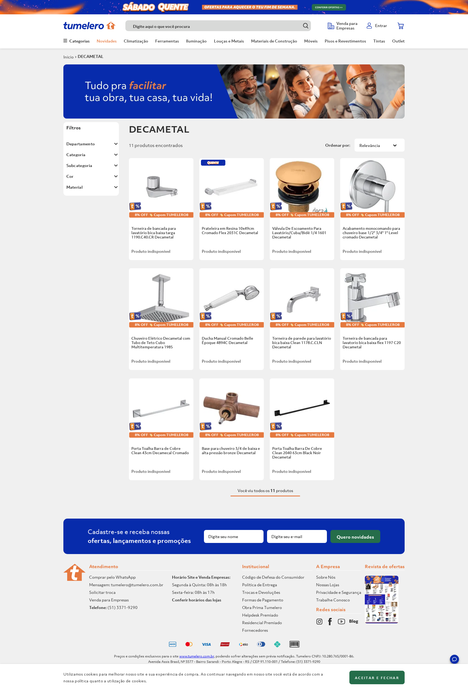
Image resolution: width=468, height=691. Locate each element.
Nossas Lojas (327, 584)
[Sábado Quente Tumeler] (234, 7)
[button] (454, 660)
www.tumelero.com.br (196, 656)
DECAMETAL (90, 56)
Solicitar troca (102, 592)
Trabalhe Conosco (333, 599)
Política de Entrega (259, 584)
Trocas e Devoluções (261, 592)
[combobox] (223, 25)
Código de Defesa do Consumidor (273, 577)
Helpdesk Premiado (260, 615)
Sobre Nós (325, 577)
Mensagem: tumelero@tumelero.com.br (126, 584)
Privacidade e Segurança (338, 592)
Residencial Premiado (262, 622)
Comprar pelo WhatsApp (112, 577)
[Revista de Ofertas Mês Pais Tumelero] (381, 622)
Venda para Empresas (109, 599)
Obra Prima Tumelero (262, 607)
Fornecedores (255, 630)
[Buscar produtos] (306, 26)
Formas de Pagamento (262, 599)
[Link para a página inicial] (68, 57)
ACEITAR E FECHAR (377, 678)
